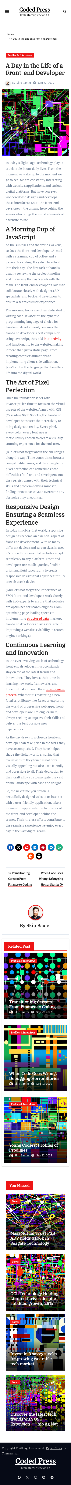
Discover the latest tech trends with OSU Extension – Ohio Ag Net (34, 1419)
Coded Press (34, 9)
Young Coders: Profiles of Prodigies (33, 1147)
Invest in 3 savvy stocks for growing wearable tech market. (33, 1358)
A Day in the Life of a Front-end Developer (35, 69)
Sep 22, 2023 (44, 1012)
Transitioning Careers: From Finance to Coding (20, 879)
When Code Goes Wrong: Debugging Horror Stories (51, 879)
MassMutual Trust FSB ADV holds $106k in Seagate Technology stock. (32, 1240)
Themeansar (10, 1453)
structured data (38, 618)
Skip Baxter (23, 83)
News (15, 1201)
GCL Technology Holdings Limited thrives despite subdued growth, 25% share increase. (35, 1301)
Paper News (54, 1448)
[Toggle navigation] (7, 11)
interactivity (53, 338)
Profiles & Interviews (20, 55)
